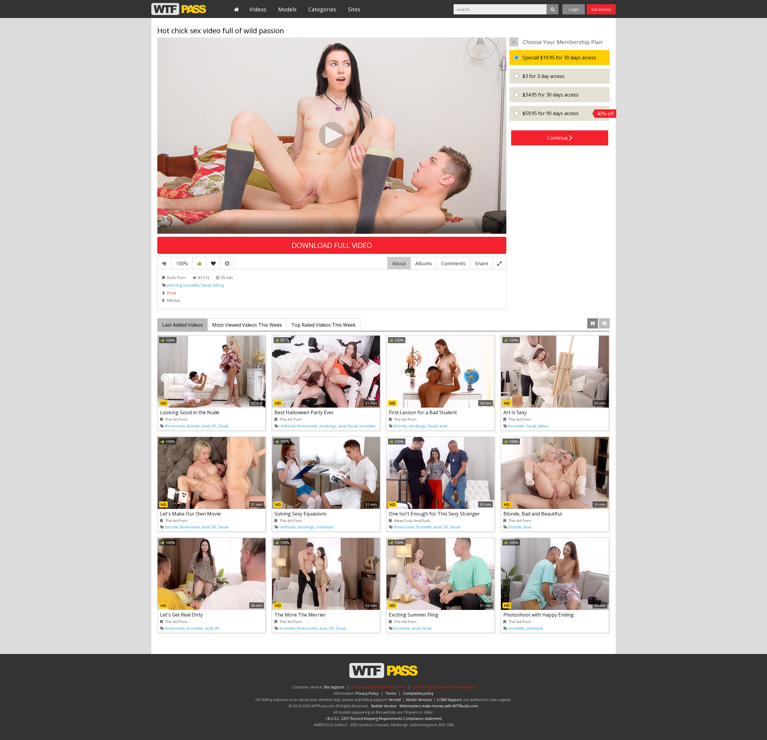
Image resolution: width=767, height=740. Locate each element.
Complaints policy (418, 693)
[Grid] (592, 323)
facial (206, 285)
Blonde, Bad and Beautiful (532, 513)
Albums (423, 263)
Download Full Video (332, 245)
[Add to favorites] (213, 263)
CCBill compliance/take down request (443, 687)
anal (206, 426)
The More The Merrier (300, 614)
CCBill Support (449, 699)
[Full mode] (499, 263)
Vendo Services (419, 699)
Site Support (334, 687)
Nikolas (174, 300)
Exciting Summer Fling (413, 614)
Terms (390, 693)
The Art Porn (176, 419)
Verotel (395, 699)
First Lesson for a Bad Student (423, 412)
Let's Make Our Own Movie (190, 513)
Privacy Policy (367, 693)
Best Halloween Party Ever (304, 412)
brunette (191, 285)
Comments (453, 263)
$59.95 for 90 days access (565, 113)
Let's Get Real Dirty (181, 614)
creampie (324, 527)
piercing (174, 285)
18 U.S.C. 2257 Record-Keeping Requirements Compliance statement (384, 718)
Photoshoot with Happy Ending (538, 614)
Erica (171, 293)
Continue (558, 138)
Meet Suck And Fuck (412, 520)
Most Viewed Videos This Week (247, 325)
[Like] (199, 263)
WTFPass (178, 9)
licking (218, 285)
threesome (175, 426)
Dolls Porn (176, 277)
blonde (193, 426)
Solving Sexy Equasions (300, 513)
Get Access (601, 9)
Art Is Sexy (515, 412)
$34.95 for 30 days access (550, 94)
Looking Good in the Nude (189, 412)
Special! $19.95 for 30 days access (558, 57)
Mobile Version (384, 706)
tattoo (543, 426)
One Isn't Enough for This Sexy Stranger (434, 513)
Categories (322, 9)
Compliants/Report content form (378, 687)
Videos (257, 9)
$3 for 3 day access (542, 76)
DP (214, 426)
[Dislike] (164, 263)
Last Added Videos (182, 325)
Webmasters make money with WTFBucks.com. (439, 706)
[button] (332, 135)
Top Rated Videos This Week (323, 325)
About (399, 263)
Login (574, 9)
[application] (331, 135)
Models (287, 9)
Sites (354, 9)
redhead (287, 426)
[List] (604, 323)
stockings (327, 426)
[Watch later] (227, 263)
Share (481, 263)
